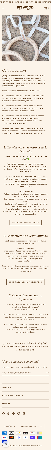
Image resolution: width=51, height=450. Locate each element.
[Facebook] (3, 413)
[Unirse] (46, 372)
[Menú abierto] (6, 8)
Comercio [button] (7, 387)
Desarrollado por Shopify (31, 446)
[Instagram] (18, 413)
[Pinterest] (13, 413)
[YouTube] (24, 413)
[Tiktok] (8, 413)
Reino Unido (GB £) (30, 426)
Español (8, 426)
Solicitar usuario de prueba (25, 223)
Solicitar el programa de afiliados (25, 282)
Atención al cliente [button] (12, 395)
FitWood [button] (6, 403)
